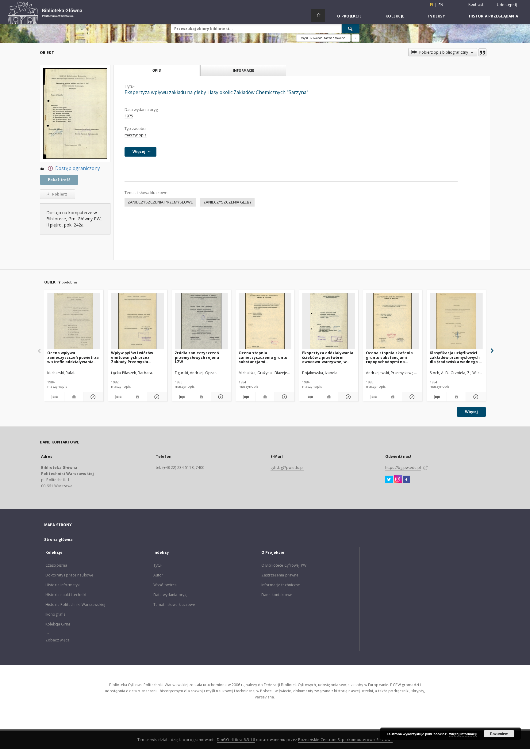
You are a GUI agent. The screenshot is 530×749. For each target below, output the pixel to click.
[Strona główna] (318, 15)
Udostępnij (507, 4)
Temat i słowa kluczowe (174, 604)
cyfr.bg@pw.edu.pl (287, 467)
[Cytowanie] (482, 52)
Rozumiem (499, 733)
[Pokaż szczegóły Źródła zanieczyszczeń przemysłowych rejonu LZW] (220, 397)
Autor (158, 575)
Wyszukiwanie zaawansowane (323, 38)
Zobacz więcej (58, 640)
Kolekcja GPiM (57, 624)
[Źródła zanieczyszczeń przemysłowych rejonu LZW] (201, 321)
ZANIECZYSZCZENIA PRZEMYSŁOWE (160, 202)
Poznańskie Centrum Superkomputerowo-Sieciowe (345, 739)
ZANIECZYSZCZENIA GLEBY (227, 202)
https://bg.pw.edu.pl (403, 467)
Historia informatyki (62, 584)
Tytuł (157, 565)
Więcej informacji (463, 734)
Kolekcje (395, 16)
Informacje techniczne (280, 584)
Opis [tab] (156, 70)
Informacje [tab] (243, 70)
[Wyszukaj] (350, 28)
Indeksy (436, 16)
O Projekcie (349, 16)
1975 (129, 116)
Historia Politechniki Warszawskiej (75, 604)
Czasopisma (56, 565)
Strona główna (58, 539)
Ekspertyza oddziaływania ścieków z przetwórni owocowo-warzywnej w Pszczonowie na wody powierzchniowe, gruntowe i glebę (328, 357)
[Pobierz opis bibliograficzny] (54, 397)
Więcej (471, 411)
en (441, 5)
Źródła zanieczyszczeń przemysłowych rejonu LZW (197, 357)
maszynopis (136, 135)
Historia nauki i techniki (65, 594)
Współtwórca (165, 584)
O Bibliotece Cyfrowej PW (283, 565)
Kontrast (476, 4)
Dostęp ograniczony (77, 168)
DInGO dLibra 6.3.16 (236, 739)
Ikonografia (55, 614)
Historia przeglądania (493, 16)
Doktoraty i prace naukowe (69, 575)
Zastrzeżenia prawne (279, 575)
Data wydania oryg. (170, 594)
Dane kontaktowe (276, 594)
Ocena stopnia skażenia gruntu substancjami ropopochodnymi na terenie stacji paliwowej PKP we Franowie (389, 357)
